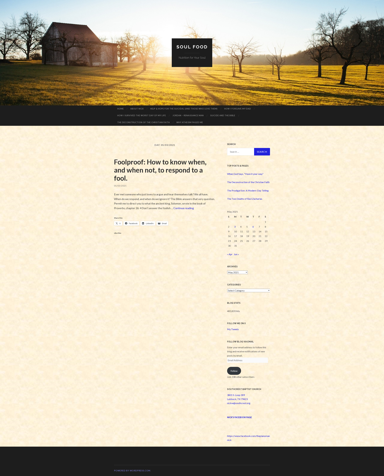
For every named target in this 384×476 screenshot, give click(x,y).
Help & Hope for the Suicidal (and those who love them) (184, 108)
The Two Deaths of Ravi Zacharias (244, 198)
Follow (234, 370)
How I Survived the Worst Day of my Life (141, 115)
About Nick (137, 108)
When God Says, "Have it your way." (245, 173)
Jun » (236, 254)
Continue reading (183, 208)
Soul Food (192, 46)
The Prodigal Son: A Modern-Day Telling (248, 190)
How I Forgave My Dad (237, 108)
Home (120, 108)
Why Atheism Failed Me (189, 122)
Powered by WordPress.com (132, 470)
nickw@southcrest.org (238, 403)
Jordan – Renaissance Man (188, 115)
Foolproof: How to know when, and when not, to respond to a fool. (160, 170)
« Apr (229, 254)
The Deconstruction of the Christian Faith (143, 122)
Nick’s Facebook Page (239, 417)
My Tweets (233, 329)
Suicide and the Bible (222, 115)
